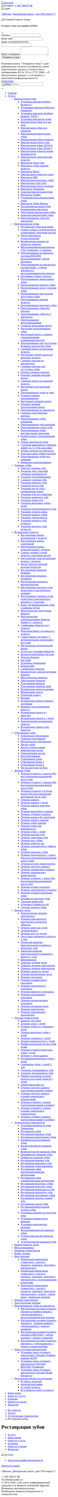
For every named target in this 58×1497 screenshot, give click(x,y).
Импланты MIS (29, 177)
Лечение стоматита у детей (35, 1038)
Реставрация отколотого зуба (37, 1192)
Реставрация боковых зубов (36, 1134)
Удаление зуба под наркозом (36, 494)
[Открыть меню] (2, 88)
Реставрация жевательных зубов (38, 1137)
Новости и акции (17, 1401)
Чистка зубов (28, 744)
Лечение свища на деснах (35, 971)
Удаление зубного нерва (34, 511)
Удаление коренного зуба (34, 497)
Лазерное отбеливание (33, 738)
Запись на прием (10, 1465)
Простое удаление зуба (33, 468)
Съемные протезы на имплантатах (32, 362)
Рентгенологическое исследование (33, 1378)
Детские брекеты (30, 657)
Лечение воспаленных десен (36, 974)
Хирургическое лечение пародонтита (34, 914)
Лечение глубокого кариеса (36, 814)
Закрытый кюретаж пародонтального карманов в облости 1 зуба (37, 954)
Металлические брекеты (34, 677)
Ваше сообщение (10, 54)
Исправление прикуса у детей (37, 718)
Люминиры (27, 1128)
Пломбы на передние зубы (35, 898)
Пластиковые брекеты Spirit (36, 686)
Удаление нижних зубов (34, 514)
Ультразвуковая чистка (33, 753)
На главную (14, 1410)
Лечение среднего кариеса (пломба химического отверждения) (35, 1096)
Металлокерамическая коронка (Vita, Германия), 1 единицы (38, 248)
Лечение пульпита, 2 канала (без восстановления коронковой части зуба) (38, 776)
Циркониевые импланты (34, 209)
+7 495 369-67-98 (23, 5)
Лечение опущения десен (34, 1006)
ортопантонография (32, 1384)
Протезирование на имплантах (38, 410)
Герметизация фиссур (32, 1084)
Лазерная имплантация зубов (37, 191)
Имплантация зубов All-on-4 (36, 148)
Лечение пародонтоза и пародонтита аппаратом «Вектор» (34, 922)
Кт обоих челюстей (31, 1381)
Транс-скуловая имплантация (30, 1349)
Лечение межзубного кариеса (37, 811)
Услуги (11, 96)
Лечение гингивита (31, 977)
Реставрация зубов (31, 1131)
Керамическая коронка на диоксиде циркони (35, 243)
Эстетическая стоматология (29, 1122)
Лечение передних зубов (34, 852)
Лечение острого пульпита (35, 887)
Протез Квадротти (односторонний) (31, 237)
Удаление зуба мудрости (34, 517)
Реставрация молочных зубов (37, 1183)
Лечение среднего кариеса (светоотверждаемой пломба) (37, 1089)
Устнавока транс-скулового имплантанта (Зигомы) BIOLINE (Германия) (36, 1364)
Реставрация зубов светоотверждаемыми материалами (32, 1172)
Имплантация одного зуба (35, 142)
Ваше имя (6, 38)
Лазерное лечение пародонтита (38, 965)
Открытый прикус (31, 695)
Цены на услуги (16, 1396)
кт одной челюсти (30, 1387)
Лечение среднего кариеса (35, 866)
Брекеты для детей (31, 1020)
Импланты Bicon (30, 171)
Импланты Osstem (31, 194)
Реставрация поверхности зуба (37, 1189)
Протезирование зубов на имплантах (34, 1305)
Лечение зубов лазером (33, 823)
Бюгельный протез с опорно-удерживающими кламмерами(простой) (37, 337)
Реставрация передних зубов (36, 1186)
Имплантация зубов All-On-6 (37, 145)
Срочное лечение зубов (33, 907)
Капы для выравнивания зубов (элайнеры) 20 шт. (38, 606)
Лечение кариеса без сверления (38, 817)
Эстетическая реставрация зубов (38, 1241)
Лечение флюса (29, 930)
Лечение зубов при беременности (31, 827)
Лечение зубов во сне (32, 843)
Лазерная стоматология (27, 1250)
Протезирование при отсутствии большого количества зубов (39, 344)
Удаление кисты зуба (32, 485)
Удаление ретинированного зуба (38, 509)
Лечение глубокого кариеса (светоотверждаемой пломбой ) (38, 1118)
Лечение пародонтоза (32, 1009)
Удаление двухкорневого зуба (37, 1073)
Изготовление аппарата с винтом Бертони (34, 583)
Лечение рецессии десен (34, 927)
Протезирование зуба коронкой (38, 424)
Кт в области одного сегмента (37, 1390)
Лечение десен (22, 910)
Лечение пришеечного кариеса (38, 869)
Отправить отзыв (11, 57)
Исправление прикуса (26, 532)
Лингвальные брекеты (33, 680)
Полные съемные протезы (35, 372)
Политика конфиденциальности (25, 1460)
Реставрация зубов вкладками (37, 226)
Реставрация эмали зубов (34, 1204)
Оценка (5, 35)
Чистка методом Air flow (34, 767)
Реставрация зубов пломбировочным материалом (37, 1179)
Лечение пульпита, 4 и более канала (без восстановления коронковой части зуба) (36, 794)
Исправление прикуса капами (37, 689)
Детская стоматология (26, 1017)
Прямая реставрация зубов (35, 1157)
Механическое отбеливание (36, 741)
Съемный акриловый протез (36, 325)
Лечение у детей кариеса (34, 1055)
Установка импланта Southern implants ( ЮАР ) (37, 115)
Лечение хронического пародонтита (33, 1013)
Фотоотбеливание (30, 756)
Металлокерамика (24, 1247)
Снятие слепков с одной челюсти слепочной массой (36, 554)
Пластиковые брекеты (33, 683)
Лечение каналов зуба (33, 834)
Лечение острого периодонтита (38, 863)
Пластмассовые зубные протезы (38, 453)
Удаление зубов (22, 465)
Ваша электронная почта (15, 41)
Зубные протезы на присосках (37, 450)
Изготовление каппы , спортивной (33, 542)
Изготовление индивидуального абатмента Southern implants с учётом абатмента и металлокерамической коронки (38, 1313)
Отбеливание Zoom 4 (32, 764)
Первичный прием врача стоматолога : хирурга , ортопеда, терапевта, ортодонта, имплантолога (38, 1263)
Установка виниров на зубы (36, 1125)
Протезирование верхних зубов (38, 285)
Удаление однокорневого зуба (37, 1070)
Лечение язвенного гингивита (37, 991)
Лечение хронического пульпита (39, 890)
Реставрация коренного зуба (36, 1163)
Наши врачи (14, 1393)
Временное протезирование (36, 462)
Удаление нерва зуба (32, 901)
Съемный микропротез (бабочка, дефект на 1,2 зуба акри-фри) (39, 446)
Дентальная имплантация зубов (38, 212)
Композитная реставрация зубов (38, 1151)
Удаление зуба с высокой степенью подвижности (34, 472)
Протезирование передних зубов (39, 305)
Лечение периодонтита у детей (38, 1041)
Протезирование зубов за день (37, 392)
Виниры (25, 698)
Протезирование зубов (26, 223)
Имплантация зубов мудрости (37, 139)
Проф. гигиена (22, 1253)
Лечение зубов (22, 770)
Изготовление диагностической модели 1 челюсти (38, 560)
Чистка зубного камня (33, 747)
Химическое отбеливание (35, 735)
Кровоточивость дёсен (26, 1244)
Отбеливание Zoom (31, 759)
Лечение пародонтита (26, 1300)
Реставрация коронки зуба (35, 1160)
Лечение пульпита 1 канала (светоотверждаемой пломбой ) (38, 1103)
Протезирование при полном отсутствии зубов (37, 295)
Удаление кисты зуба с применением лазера (33, 490)
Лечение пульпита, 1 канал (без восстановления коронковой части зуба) (38, 881)
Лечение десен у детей (33, 1023)
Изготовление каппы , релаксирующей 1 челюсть (35, 548)
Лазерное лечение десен (34, 962)
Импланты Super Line (32, 162)
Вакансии (13, 1404)
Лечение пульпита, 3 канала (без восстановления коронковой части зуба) (38, 785)
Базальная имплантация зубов (37, 215)
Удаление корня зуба (32, 500)
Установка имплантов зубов (36, 119)
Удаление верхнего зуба (34, 482)
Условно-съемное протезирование (30, 397)
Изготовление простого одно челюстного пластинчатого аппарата (37, 590)
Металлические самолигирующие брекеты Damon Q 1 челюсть (35, 619)
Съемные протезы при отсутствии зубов (33, 368)
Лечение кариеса (30, 799)
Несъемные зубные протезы (36, 276)
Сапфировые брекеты (32, 668)
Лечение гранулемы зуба (34, 837)
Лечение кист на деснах (34, 933)
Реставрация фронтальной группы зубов (35, 1208)
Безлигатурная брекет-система (37, 654)
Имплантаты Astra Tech (33, 183)
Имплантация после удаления (37, 186)
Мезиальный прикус (32, 692)
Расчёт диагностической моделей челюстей (34, 565)
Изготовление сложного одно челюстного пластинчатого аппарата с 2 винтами (37, 599)
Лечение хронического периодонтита (33, 874)
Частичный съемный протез (36, 401)
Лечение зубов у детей (33, 831)
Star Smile (26, 660)
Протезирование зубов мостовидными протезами (35, 432)
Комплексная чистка (32, 750)
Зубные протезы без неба (34, 442)
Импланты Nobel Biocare (34, 203)
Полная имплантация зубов (36, 206)
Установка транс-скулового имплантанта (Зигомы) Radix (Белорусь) (37, 1372)
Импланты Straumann (32, 189)
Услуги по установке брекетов (37, 651)
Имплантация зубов (25, 98)
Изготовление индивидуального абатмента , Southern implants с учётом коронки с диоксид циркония (38, 1324)
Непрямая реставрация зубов (36, 1154)
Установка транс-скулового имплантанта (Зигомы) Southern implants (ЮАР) (38, 1355)
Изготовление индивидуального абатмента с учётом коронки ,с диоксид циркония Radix (38, 1343)
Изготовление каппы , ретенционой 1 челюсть (34, 536)
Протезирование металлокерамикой (31, 321)
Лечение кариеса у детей (34, 802)
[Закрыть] (2, 32)
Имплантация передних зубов (37, 180)
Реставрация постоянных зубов (38, 1195)
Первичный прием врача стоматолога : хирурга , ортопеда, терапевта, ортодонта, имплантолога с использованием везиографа (39, 1277)
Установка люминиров (33, 663)
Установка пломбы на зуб (35, 904)
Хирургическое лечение (27, 1302)
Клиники (13, 1398)
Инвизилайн (27, 666)
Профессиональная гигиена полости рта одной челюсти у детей (37, 1079)
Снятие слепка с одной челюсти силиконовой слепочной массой (38, 231)
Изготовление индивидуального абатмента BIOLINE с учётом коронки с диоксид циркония (38, 1335)
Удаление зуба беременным (36, 477)
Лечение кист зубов (31, 840)
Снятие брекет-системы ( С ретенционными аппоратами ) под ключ (37, 639)
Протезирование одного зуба (37, 427)
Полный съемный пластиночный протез (33, 405)
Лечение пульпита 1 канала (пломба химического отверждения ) (36, 1111)
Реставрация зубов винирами (37, 1166)
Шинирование (29, 959)
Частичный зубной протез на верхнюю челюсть (37, 356)
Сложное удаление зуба (34, 479)
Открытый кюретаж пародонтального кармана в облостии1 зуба (36, 945)
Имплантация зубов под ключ (37, 174)
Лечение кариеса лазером (34, 820)
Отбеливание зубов (25, 732)
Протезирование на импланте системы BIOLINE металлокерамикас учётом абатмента (37, 257)
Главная (12, 93)
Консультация (21, 1256)
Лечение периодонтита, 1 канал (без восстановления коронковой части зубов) (39, 858)
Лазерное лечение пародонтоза (38, 968)
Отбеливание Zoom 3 (32, 762)
